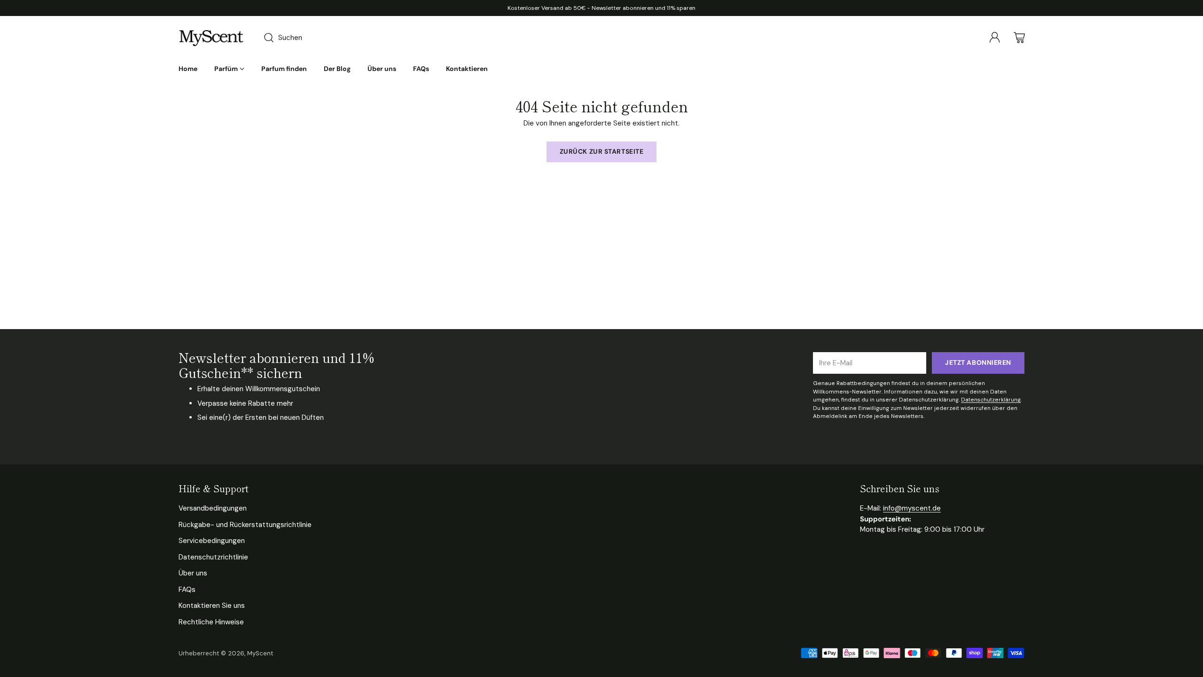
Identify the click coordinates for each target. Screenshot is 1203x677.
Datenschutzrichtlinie (213, 557)
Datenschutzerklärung (991, 399)
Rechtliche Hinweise (211, 622)
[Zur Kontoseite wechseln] (995, 38)
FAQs (187, 589)
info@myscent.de (912, 508)
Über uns (193, 573)
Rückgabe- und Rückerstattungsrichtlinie (245, 524)
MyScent (260, 653)
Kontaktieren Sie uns (212, 605)
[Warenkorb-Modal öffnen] (1019, 38)
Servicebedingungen (212, 540)
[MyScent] (211, 38)
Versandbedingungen (213, 508)
